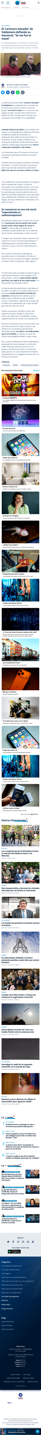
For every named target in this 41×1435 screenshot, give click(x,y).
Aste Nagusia (6, 7)
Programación (7, 1308)
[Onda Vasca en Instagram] (23, 1242)
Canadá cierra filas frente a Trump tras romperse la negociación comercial (19, 996)
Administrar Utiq (33, 1382)
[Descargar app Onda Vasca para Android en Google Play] (14, 1252)
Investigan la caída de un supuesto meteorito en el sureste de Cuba (17, 1065)
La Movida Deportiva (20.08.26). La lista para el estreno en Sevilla (11, 1221)
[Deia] (9, 1402)
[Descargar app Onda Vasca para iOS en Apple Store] (27, 1252)
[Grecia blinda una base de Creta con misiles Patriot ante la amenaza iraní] (20, 1014)
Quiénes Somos (15, 1374)
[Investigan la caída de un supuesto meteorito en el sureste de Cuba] (20, 1049)
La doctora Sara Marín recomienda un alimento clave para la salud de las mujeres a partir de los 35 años (22, 1147)
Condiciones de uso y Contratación (14, 1382)
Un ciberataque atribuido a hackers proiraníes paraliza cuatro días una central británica (20, 960)
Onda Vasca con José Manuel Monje (14, 1277)
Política (4, 848)
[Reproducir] (28, 1175)
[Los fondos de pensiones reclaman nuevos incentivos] (20, 907)
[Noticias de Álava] (10, 1406)
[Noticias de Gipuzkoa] (24, 1402)
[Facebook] (13, 92)
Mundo (4, 885)
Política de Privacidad (13, 1378)
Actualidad (6, 920)
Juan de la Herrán (8, 1322)
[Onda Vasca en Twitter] (8, 1242)
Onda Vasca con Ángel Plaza (11, 1293)
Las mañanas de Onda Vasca (12, 1266)
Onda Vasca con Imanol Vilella (12, 1289)
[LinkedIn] (8, 92)
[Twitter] (3, 92)
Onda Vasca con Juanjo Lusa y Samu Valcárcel (18, 1281)
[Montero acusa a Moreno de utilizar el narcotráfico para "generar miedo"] (20, 1083)
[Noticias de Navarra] (29, 1406)
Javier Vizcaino (7, 1326)
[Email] (23, 92)
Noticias (5, 1300)
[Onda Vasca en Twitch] (28, 1242)
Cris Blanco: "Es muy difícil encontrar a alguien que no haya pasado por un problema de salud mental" (13, 1206)
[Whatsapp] (18, 92)
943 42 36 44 (22, 1357)
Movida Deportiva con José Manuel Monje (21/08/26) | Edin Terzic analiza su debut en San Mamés (13, 1177)
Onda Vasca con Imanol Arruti (12, 1285)
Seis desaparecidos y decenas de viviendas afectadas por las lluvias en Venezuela (20, 889)
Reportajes (6, 1304)
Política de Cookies (28, 1378)
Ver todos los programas (10, 1296)
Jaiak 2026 (25, 7)
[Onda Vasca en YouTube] (18, 1242)
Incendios (16, 7)
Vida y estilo (10, 1131)
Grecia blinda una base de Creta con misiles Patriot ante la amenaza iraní (18, 1030)
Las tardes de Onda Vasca (11, 1270)
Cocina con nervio (8, 1329)
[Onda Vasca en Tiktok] (33, 1242)
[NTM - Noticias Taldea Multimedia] (20, 1396)
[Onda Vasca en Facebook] (13, 1242)
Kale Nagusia (6, 1274)
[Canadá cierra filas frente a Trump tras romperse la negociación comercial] (20, 979)
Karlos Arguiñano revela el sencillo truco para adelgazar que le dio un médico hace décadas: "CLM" (21, 1136)
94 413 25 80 (22, 1351)
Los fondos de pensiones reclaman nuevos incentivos (20, 924)
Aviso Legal (26, 1374)
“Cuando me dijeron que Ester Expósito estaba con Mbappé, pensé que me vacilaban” (22, 1157)
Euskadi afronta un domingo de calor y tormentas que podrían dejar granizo (20, 1125)
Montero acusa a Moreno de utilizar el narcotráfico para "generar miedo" (18, 1100)
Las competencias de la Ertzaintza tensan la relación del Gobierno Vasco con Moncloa (20, 853)
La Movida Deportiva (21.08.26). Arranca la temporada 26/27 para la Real (13, 1192)
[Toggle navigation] (2, 2)
